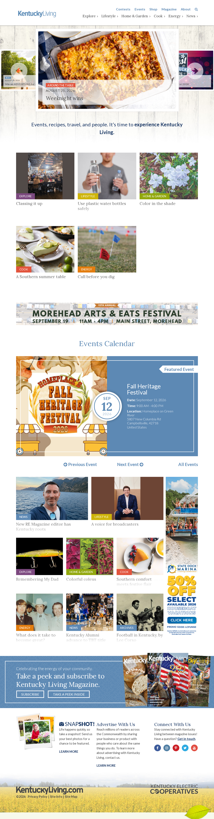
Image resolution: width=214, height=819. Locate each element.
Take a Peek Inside (69, 694)
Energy (174, 16)
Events (140, 9)
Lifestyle (108, 16)
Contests (123, 9)
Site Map (71, 796)
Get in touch (186, 739)
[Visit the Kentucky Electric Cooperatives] (174, 789)
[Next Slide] (195, 71)
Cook (158, 16)
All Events (188, 464)
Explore (89, 16)
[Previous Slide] (19, 71)
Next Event (128, 464)
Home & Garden (134, 16)
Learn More (68, 751)
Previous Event (82, 464)
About (186, 9)
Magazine (169, 9)
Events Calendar (107, 343)
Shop (153, 9)
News (190, 16)
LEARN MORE (106, 765)
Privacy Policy (37, 796)
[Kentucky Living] (37, 13)
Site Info (56, 796)
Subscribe (30, 694)
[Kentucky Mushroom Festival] (61, 406)
